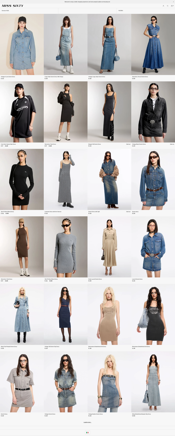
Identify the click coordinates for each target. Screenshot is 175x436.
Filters (121, 10)
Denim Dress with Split (94, 211)
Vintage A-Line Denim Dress (8, 76)
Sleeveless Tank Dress (50, 144)
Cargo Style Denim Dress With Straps (54, 76)
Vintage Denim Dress (50, 414)
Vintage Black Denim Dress (139, 144)
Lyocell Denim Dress (137, 279)
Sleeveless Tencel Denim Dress (140, 76)
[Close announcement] (173, 2)
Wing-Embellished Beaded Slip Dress (141, 414)
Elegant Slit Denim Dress (94, 144)
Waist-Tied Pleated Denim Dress (9, 346)
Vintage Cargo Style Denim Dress (96, 76)
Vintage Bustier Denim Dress (95, 414)
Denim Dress (4, 414)
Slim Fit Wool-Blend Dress (7, 211)
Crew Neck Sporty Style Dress (8, 144)
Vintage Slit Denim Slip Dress (52, 346)
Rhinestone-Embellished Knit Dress (97, 346)
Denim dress (135, 211)
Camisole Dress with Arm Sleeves (53, 211)
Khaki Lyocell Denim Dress (95, 279)
